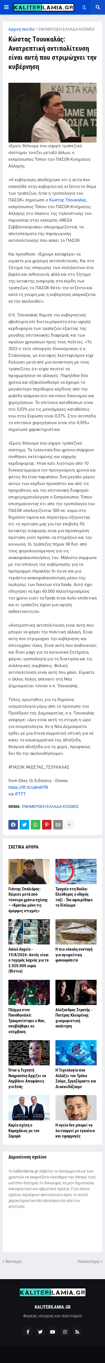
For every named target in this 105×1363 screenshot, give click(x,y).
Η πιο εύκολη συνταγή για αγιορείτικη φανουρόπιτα (73, 955)
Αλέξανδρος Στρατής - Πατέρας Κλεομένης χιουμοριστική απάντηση (73, 1018)
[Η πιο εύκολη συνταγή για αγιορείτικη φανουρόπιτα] (76, 931)
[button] (6, 7)
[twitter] (40, 1332)
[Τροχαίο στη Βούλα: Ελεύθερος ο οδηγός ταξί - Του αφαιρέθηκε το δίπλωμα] (76, 871)
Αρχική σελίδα (21, 29)
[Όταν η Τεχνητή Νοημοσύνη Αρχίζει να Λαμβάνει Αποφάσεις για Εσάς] (29, 1052)
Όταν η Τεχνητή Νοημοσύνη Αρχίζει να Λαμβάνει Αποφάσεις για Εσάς (27, 1078)
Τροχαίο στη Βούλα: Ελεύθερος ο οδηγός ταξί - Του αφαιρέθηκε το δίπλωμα (74, 897)
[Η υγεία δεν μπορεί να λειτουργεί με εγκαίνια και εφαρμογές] (76, 1107)
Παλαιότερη (88, 1261)
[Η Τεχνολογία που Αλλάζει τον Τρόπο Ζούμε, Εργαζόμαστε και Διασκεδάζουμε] (76, 1052)
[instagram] (65, 1332)
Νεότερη (14, 1261)
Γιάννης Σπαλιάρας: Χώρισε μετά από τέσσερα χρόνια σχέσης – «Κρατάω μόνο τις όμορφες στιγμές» (28, 899)
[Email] (58, 824)
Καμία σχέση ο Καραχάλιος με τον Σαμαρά (23, 1131)
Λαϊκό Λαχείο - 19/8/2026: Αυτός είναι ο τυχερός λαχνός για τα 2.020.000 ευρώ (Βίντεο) (28, 960)
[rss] (77, 1332)
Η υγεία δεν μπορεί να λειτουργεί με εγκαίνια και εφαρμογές (75, 1131)
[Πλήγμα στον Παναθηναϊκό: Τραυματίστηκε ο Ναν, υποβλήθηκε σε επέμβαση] (29, 992)
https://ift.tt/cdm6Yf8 (28, 787)
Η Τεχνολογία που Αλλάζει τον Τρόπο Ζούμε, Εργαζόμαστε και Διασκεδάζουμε (75, 1078)
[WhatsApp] (35, 824)
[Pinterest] (47, 824)
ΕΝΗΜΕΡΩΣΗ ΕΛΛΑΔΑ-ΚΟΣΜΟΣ (66, 29)
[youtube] (52, 1332)
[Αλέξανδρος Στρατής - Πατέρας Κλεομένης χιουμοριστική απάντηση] (76, 992)
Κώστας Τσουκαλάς (67, 200)
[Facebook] (13, 824)
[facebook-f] (28, 1332)
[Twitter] (24, 824)
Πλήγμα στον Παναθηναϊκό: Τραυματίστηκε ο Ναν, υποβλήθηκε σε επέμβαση (26, 1020)
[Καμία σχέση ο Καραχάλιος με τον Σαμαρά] (29, 1107)
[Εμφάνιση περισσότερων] (69, 824)
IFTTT (20, 794)
